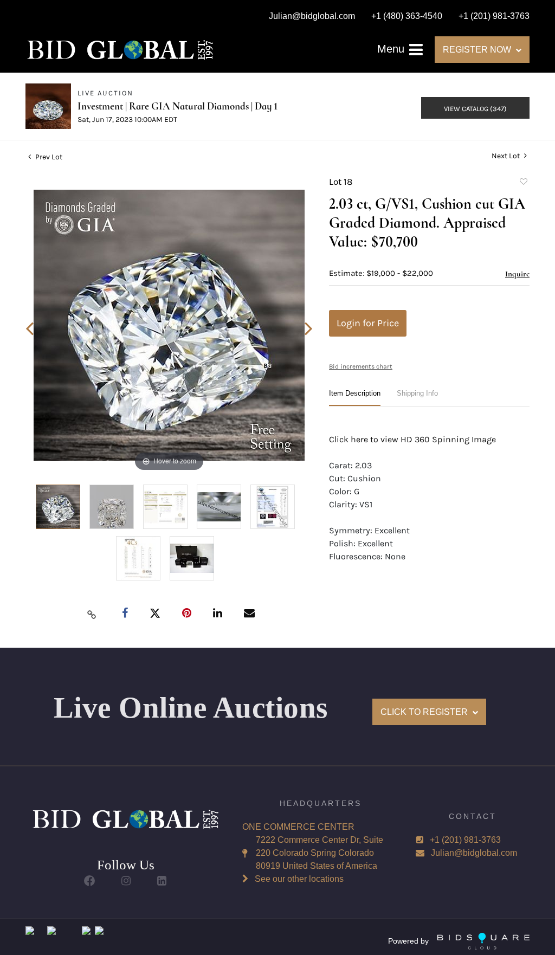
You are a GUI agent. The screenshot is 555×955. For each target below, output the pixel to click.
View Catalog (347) (475, 109)
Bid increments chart (360, 366)
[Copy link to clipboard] (92, 614)
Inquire (517, 274)
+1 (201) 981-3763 (465, 839)
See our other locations (299, 878)
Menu (392, 49)
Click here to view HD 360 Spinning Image (412, 439)
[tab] (354, 397)
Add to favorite (523, 183)
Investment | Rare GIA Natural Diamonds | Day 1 (178, 106)
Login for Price (368, 323)
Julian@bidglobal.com (474, 852)
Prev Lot (48, 157)
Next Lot (506, 155)
